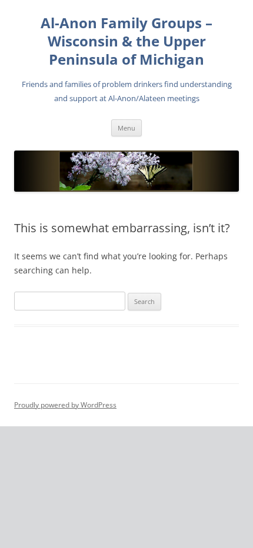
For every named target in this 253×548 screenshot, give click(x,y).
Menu (126, 127)
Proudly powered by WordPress (65, 405)
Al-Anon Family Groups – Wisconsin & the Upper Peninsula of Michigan (126, 41)
